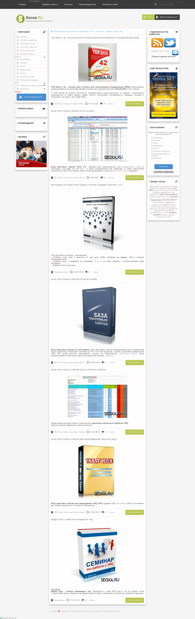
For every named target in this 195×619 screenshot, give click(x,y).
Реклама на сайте (110, 4)
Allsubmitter (155, 186)
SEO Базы (58, 104)
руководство (155, 212)
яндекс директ (168, 215)
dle (161, 186)
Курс (162, 194)
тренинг (157, 214)
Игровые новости (27, 54)
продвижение (172, 209)
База (155, 192)
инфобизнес (157, 205)
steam (156, 190)
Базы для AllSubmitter (73, 104)
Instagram (162, 188)
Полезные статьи (27, 44)
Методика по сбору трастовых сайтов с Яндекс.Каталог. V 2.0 (86, 185)
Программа (171, 194)
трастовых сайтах (121, 171)
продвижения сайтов (132, 167)
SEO (150, 190)
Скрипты (24, 63)
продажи (162, 209)
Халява (23, 37)
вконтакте (169, 199)
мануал (173, 207)
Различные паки (27, 76)
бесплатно (165, 197)
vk (160, 190)
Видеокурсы (25, 70)
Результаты (158, 172)
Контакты (68, 4)
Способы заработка (28, 40)
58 (105, 177)
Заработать (165, 192)
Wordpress (166, 190)
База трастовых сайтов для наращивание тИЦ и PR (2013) (84, 439)
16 (86, 600)
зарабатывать (159, 202)
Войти (149, 17)
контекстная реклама (160, 207)
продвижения (159, 210)
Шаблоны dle (154, 197)
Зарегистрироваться (168, 17)
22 (106, 362)
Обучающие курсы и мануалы (160, 155)
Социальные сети (28, 50)
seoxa (110, 104)
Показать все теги (163, 217)
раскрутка (169, 210)
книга (166, 204)
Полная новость (134, 103)
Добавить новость (50, 4)
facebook (167, 186)
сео (163, 212)
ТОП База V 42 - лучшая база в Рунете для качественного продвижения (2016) (95, 38)
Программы (25, 59)
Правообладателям (87, 4)
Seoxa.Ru (65, 611)
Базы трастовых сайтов (74, 177)
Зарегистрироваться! (33, 97)
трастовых (120, 503)
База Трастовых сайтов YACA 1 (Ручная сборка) (78, 370)
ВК (159, 192)
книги (173, 205)
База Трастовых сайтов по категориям (74, 279)
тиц (166, 212)
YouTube (175, 190)
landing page (172, 188)
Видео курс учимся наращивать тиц (72, 519)
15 (106, 432)
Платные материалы (29, 80)
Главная (22, 4)
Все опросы (168, 172)
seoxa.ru (110, 355)
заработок (169, 202)
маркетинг (153, 209)
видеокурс (156, 200)
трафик (173, 212)
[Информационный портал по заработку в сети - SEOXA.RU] (36, 19)
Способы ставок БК (28, 47)
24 (104, 104)
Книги (22, 66)
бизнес (174, 196)
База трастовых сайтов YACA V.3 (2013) (72, 111)
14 (106, 512)
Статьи (23, 73)
